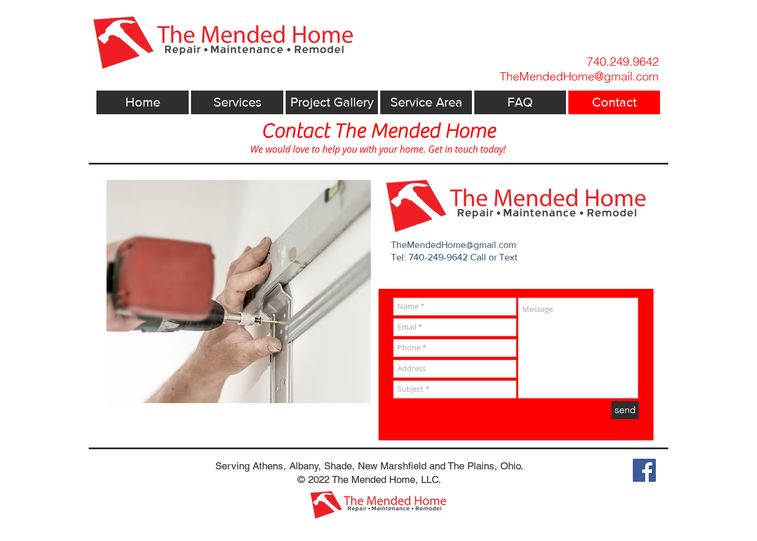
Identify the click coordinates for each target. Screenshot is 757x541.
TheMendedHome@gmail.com (453, 245)
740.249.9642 (623, 61)
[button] (237, 102)
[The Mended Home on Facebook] (644, 470)
